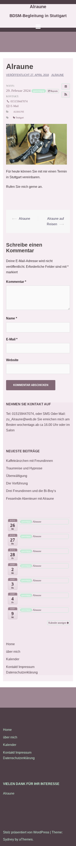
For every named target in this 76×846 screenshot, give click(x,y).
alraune (57, 75)
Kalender (12, 659)
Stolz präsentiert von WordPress (26, 832)
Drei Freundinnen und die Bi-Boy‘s (31, 491)
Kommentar (16, 281)
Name (11, 318)
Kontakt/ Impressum (20, 667)
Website (12, 360)
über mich (13, 651)
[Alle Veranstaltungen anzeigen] (65, 86)
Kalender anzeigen (57, 622)
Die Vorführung (17, 483)
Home (10, 644)
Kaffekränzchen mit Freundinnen (29, 460)
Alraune (38, 6)
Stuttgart (20, 117)
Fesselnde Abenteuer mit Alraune (30, 498)
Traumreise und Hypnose (24, 468)
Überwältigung (16, 476)
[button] (66, 94)
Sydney (8, 839)
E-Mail (14, 106)
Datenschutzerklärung (22, 672)
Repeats (54, 91)
